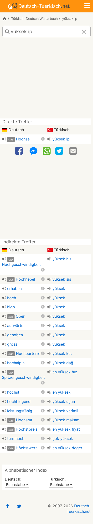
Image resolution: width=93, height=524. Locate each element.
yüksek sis (61, 279)
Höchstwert (26, 447)
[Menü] (87, 6)
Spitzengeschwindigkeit (23, 377)
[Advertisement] (46, 79)
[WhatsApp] (46, 150)
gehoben (15, 334)
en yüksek (61, 392)
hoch (11, 297)
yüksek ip (61, 139)
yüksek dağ (62, 362)
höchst (13, 392)
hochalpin (16, 362)
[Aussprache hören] (4, 139)
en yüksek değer (67, 447)
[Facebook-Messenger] (33, 151)
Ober (20, 316)
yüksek (58, 288)
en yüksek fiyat (66, 429)
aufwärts (15, 325)
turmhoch (15, 438)
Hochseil (23, 139)
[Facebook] (19, 151)
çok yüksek (62, 438)
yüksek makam (65, 419)
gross (12, 344)
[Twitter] (60, 151)
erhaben (14, 288)
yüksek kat (62, 353)
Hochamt (24, 419)
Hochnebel (25, 279)
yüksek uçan (63, 401)
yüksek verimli (65, 410)
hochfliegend (19, 401)
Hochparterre (28, 353)
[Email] (73, 151)
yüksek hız (62, 259)
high (11, 307)
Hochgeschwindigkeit (21, 264)
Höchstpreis (26, 429)
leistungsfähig (19, 410)
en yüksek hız (64, 371)
